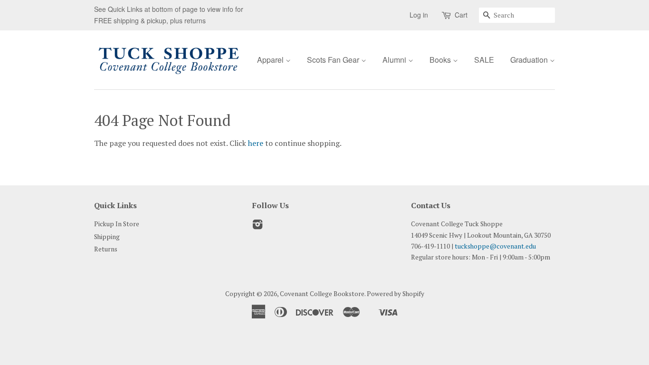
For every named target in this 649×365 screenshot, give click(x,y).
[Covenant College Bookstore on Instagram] (257, 226)
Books (441, 59)
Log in (419, 14)
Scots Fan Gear (334, 59)
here (255, 143)
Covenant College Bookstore (322, 293)
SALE (484, 59)
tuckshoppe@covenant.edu (495, 246)
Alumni (395, 59)
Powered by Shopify (395, 293)
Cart (461, 14)
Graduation (530, 59)
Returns (105, 249)
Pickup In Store (116, 224)
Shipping (107, 236)
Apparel (271, 59)
